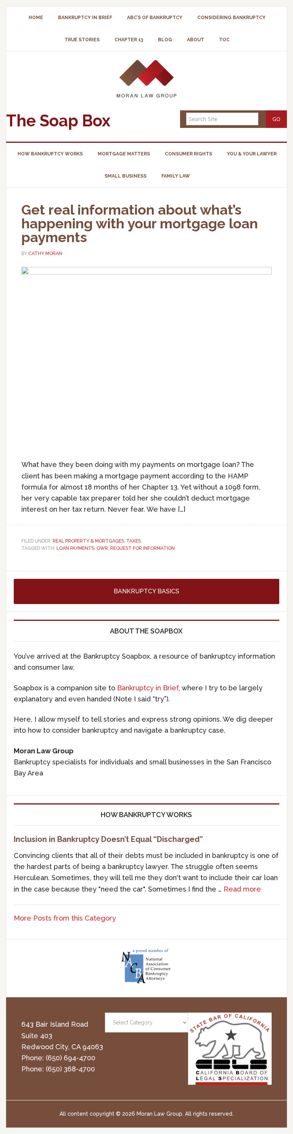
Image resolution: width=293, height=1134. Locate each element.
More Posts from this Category (65, 918)
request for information (142, 548)
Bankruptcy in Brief (148, 688)
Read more (242, 889)
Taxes (133, 541)
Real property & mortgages (88, 541)
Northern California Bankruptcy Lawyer (146, 78)
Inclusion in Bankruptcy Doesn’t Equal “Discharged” (108, 839)
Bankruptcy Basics (146, 591)
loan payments (75, 548)
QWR (102, 548)
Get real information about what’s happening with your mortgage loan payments (139, 223)
